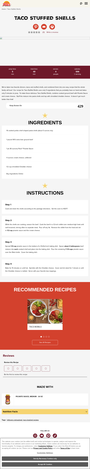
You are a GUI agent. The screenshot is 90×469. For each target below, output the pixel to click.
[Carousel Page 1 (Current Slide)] (41, 336)
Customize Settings (45, 446)
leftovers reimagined (14, 420)
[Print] (52, 27)
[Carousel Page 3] (46, 336)
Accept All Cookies (45, 464)
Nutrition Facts (10, 411)
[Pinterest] (36, 27)
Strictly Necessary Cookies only (45, 458)
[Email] (44, 27)
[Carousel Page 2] (43, 336)
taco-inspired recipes (31, 420)
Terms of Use (65, 448)
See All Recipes (45, 342)
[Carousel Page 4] (49, 336)
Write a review (52, 32)
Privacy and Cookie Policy (42, 448)
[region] (45, 453)
